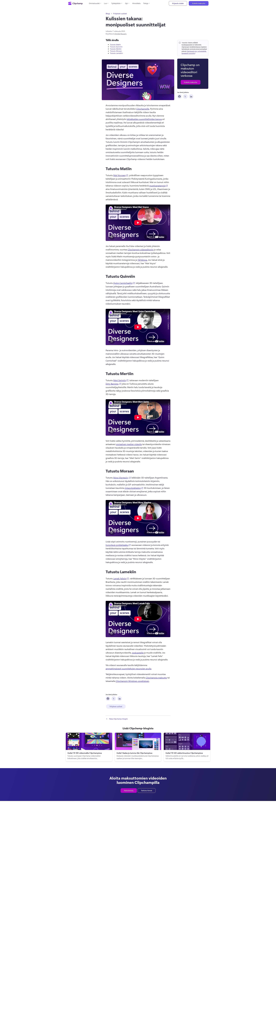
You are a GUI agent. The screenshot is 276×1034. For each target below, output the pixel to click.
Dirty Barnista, (113, 383)
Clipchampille (142, 108)
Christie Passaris (120, 34)
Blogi (108, 13)
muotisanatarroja (158, 185)
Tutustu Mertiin (115, 49)
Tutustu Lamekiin (116, 53)
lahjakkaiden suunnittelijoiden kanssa (144, 119)
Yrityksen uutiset (120, 13)
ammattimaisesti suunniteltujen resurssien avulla (128, 668)
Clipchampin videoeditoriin (140, 249)
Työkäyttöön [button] (116, 3)
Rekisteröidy (128, 790)
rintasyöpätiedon (134, 487)
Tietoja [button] (145, 3)
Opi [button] (126, 3)
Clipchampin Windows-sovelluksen (132, 681)
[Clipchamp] (75, 3)
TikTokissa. (142, 259)
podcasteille (137, 652)
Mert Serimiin (121, 380)
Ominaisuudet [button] (94, 3)
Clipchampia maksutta (156, 677)
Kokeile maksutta (198, 3)
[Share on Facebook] (179, 96)
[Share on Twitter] (185, 96)
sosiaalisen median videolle (129, 444)
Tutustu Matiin (115, 44)
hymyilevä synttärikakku (118, 544)
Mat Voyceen (120, 175)
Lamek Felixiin (121, 578)
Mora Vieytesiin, (122, 477)
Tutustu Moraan (116, 51)
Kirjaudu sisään (178, 3)
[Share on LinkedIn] (191, 96)
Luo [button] (105, 3)
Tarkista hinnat (146, 790)
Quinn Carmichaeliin (124, 282)
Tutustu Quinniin (116, 47)
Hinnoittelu (136, 3)
